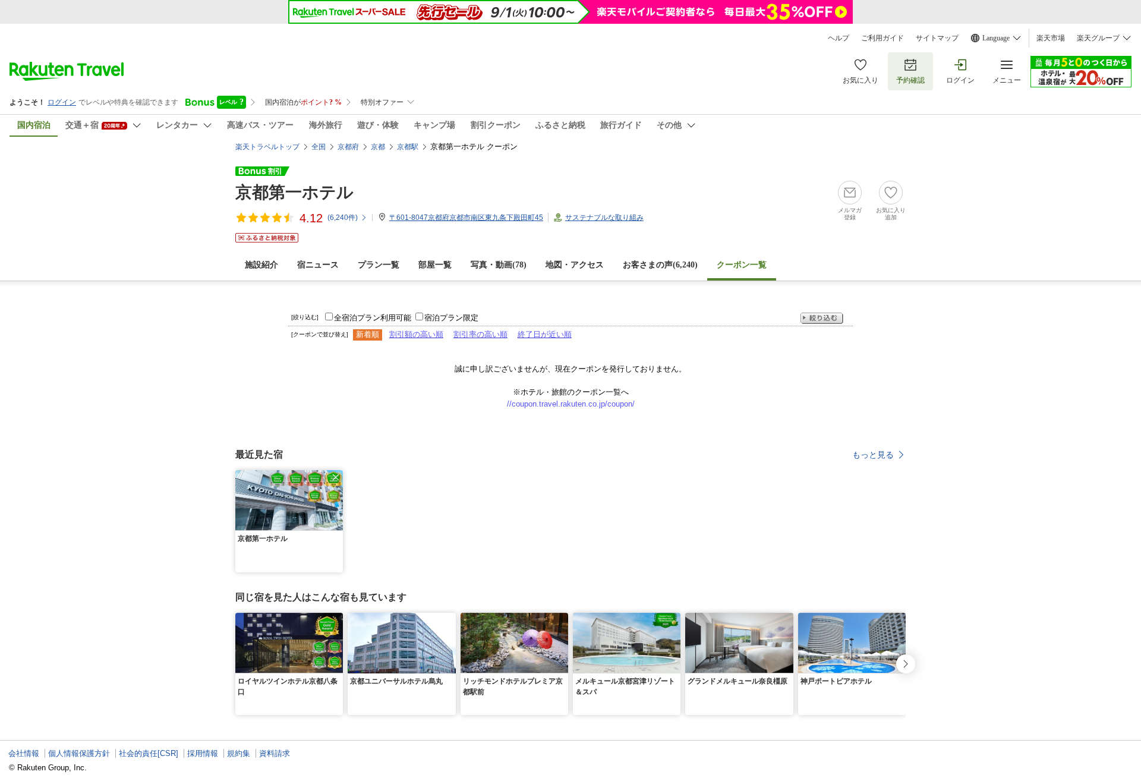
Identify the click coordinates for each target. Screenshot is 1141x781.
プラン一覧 (378, 264)
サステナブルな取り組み (604, 217)
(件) (342, 217)
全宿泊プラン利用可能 (372, 317)
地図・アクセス (575, 264)
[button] (336, 477)
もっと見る (873, 454)
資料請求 (274, 753)
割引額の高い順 (416, 334)
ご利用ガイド (882, 38)
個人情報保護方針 (79, 753)
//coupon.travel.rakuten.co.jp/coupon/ (571, 403)
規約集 (238, 753)
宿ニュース (318, 264)
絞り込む (821, 318)
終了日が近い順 (545, 334)
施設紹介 (261, 264)
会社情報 (23, 753)
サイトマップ (937, 38)
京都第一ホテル (294, 192)
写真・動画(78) (499, 264)
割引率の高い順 (480, 334)
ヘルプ (838, 38)
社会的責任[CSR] (148, 753)
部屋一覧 (435, 264)
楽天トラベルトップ (267, 147)
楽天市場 (1050, 38)
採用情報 (202, 753)
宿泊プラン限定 (451, 317)
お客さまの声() (660, 264)
